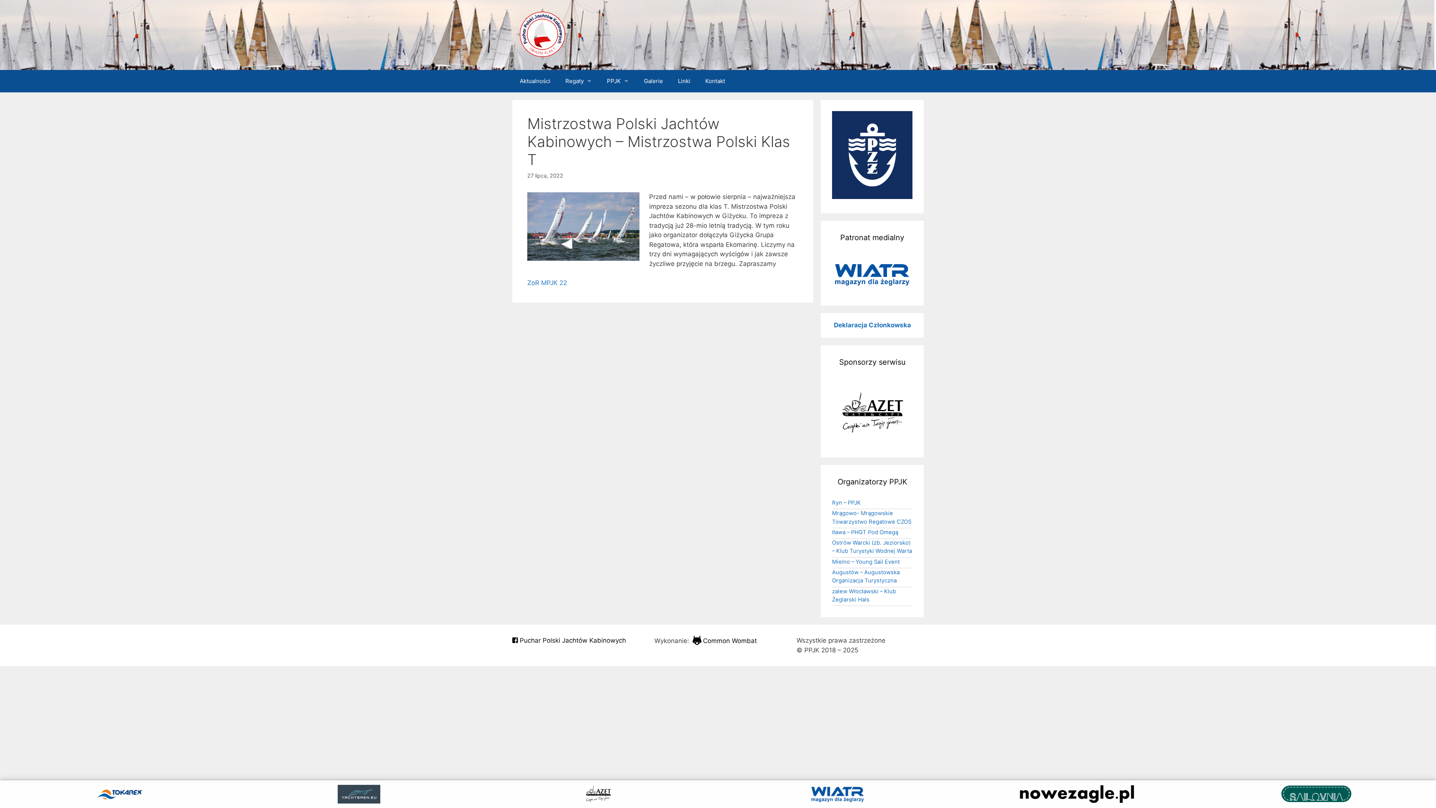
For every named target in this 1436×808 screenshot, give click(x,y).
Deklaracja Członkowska (872, 325)
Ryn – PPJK (846, 502)
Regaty (574, 81)
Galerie (653, 81)
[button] (872, 274)
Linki (684, 81)
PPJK (614, 81)
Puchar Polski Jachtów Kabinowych (572, 640)
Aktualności (535, 81)
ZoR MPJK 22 (547, 283)
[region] (872, 274)
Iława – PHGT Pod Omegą (865, 532)
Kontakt (715, 81)
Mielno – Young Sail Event (866, 561)
